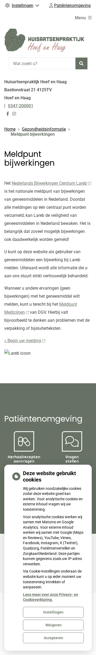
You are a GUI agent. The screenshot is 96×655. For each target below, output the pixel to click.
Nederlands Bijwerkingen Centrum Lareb (49, 183)
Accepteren (53, 638)
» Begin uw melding (22, 340)
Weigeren (53, 625)
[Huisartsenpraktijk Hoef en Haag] (44, 40)
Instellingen (53, 612)
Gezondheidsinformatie (44, 129)
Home (9, 129)
